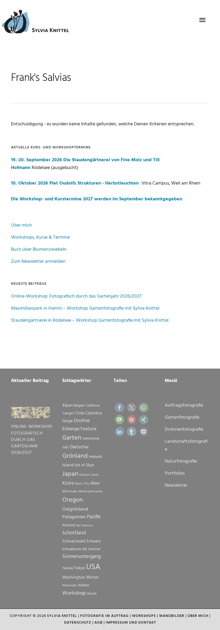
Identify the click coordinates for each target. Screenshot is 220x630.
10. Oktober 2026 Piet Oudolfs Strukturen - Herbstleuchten (75, 183)
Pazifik (94, 517)
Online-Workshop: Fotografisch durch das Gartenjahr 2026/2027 (76, 296)
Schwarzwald (73, 541)
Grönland (75, 456)
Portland (68, 525)
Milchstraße (69, 491)
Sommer (94, 549)
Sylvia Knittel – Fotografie (37, 23)
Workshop (74, 593)
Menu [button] (202, 20)
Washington (73, 577)
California (93, 405)
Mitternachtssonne (90, 491)
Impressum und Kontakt (131, 623)
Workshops (144, 616)
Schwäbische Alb (74, 549)
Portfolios (175, 473)
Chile (79, 413)
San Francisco (84, 525)
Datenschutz (77, 623)
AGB (98, 623)
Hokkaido (95, 457)
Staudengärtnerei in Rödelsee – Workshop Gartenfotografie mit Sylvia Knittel (89, 320)
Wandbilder (171, 616)
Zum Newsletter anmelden (38, 261)
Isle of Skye (84, 465)
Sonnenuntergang (81, 557)
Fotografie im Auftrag (104, 616)
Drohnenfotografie (184, 429)
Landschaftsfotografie (186, 445)
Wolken (83, 585)
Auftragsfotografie (184, 405)
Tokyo (79, 568)
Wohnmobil (69, 585)
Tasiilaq (67, 568)
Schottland (74, 533)
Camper (68, 413)
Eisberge (70, 429)
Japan (70, 474)
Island (67, 465)
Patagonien (74, 517)
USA (93, 567)
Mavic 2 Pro (82, 484)
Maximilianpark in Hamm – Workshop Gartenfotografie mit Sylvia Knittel (85, 308)
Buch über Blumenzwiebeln (39, 249)
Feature (88, 429)
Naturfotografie (181, 461)
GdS (65, 447)
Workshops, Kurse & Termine (40, 237)
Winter (92, 577)
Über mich (21, 225)
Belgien (79, 405)
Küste (68, 483)
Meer (95, 483)
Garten (71, 438)
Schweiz (93, 541)
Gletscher (79, 447)
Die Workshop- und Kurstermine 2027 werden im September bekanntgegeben (96, 199)
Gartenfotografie (182, 417)
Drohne (82, 421)
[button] (119, 407)
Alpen (67, 405)
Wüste (92, 594)
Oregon (72, 500)
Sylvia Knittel (62, 616)
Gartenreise (91, 438)
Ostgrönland (75, 509)
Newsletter (176, 485)
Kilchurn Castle (89, 475)
